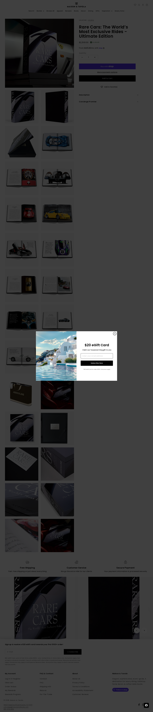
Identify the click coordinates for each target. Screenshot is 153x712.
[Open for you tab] (146, 705)
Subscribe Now (97, 363)
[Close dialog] (114, 333)
